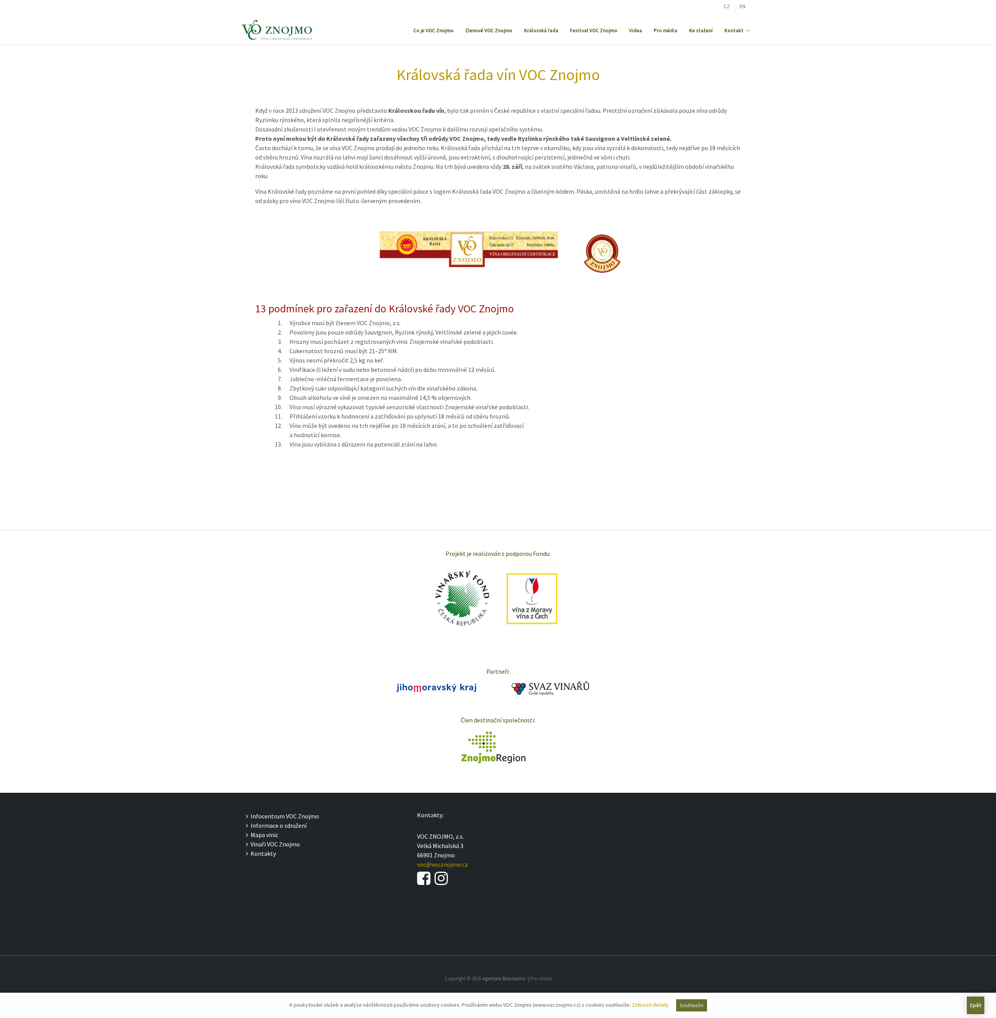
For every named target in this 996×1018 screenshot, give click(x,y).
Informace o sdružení (277, 825)
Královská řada (541, 30)
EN (742, 7)
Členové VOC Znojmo (488, 30)
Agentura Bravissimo (504, 978)
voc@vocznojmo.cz (442, 864)
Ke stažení (701, 30)
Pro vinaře (541, 978)
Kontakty (262, 853)
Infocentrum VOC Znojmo (283, 816)
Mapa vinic (263, 835)
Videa (635, 30)
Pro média (665, 30)
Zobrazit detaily (650, 1004)
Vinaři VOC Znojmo (274, 844)
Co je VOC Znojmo (433, 30)
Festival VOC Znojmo (593, 30)
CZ (727, 7)
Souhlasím (691, 1005)
